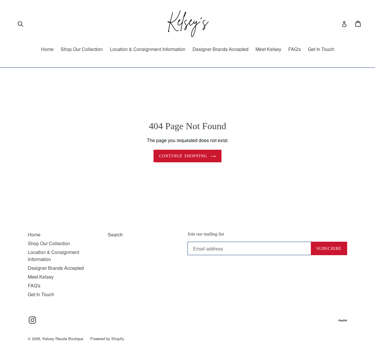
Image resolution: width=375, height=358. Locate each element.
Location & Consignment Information (147, 49)
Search (115, 234)
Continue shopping (183, 156)
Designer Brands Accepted (220, 49)
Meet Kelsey (268, 49)
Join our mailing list (206, 233)
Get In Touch (321, 49)
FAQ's (294, 49)
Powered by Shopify (107, 338)
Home (47, 49)
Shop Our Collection (82, 49)
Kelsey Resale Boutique (62, 338)
